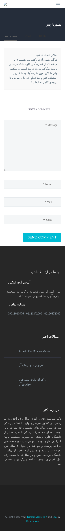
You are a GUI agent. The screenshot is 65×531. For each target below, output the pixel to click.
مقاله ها (24, 5)
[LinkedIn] (34, 495)
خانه (54, 5)
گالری (40, 5)
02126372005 (52, 313)
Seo (55, 516)
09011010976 (16, 313)
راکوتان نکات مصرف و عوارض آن (32, 382)
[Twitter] (30, 495)
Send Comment (42, 237)
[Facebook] (39, 495)
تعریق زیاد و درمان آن (31, 365)
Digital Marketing (37, 516)
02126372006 (34, 313)
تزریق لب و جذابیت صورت (34, 350)
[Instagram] (25, 495)
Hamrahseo (32, 521)
